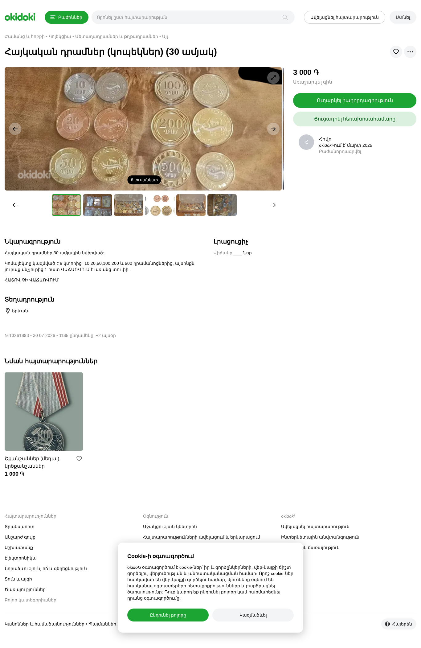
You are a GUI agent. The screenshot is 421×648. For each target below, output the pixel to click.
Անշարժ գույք (20, 537)
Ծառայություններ (25, 589)
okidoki (20, 17)
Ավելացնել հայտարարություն (315, 526)
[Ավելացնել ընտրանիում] (79, 458)
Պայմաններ (102, 623)
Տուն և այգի (18, 578)
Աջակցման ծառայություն (310, 547)
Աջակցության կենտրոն (170, 526)
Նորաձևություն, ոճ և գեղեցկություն (46, 568)
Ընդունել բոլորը (168, 615)
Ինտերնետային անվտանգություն (320, 537)
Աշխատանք (19, 547)
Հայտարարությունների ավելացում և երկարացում (201, 537)
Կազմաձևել (253, 615)
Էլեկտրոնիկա (21, 558)
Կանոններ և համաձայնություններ (44, 623)
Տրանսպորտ (20, 526)
